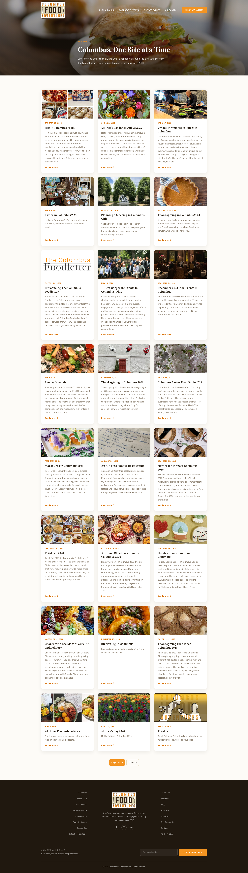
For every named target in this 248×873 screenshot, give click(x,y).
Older (132, 762)
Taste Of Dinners (80, 822)
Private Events (152, 10)
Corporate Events (129, 10)
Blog (163, 804)
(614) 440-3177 (167, 833)
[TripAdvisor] (131, 827)
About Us (165, 798)
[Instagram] (124, 827)
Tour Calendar (81, 804)
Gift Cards (171, 10)
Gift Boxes (165, 816)
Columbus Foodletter (78, 833)
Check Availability (194, 10)
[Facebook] (116, 827)
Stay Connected (192, 852)
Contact (164, 828)
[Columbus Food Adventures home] (124, 800)
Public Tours (106, 10)
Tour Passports (167, 822)
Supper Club (82, 828)
